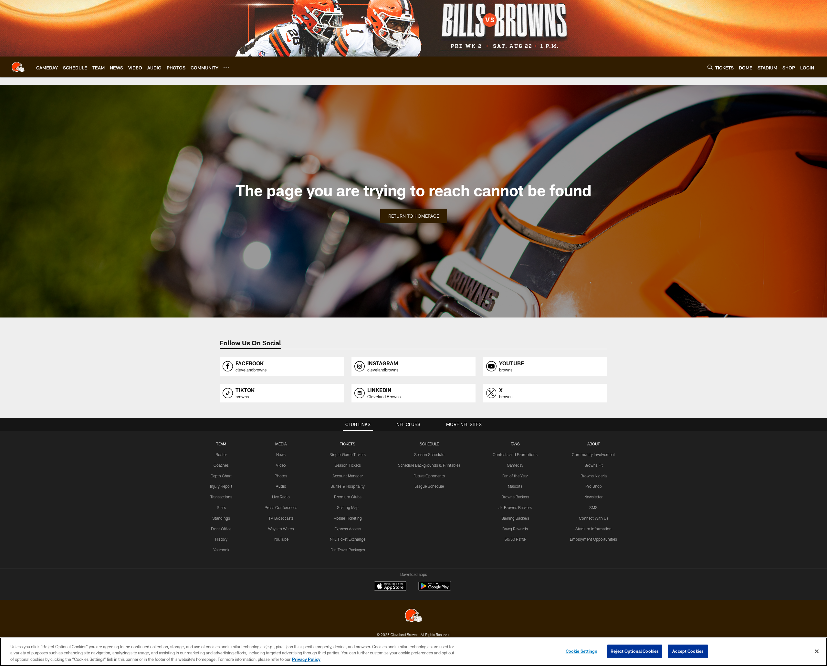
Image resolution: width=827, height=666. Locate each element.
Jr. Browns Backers (515, 507)
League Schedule (429, 486)
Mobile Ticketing (347, 518)
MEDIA (281, 444)
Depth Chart (221, 475)
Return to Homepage (413, 216)
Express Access (347, 528)
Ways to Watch (281, 528)
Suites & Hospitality (347, 486)
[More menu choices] (226, 67)
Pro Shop (593, 486)
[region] (413, 651)
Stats (221, 507)
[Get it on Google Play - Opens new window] (434, 589)
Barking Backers (515, 518)
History (221, 539)
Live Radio (281, 496)
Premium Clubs (347, 496)
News (281, 454)
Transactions (221, 496)
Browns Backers (515, 496)
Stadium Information (593, 528)
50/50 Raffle (515, 539)
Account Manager (347, 475)
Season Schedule (429, 454)
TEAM (221, 444)
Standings (221, 518)
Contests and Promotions (515, 454)
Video (281, 465)
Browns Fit (593, 465)
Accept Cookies (688, 650)
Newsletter (593, 496)
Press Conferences (281, 507)
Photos (281, 475)
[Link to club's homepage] (18, 67)
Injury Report (221, 486)
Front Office (221, 528)
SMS (593, 507)
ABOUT (593, 444)
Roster (221, 454)
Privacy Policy (306, 659)
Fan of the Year (515, 475)
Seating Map (348, 507)
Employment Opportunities (593, 539)
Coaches (221, 465)
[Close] (817, 651)
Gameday (515, 465)
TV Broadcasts (281, 518)
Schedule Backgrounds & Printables (429, 465)
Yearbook (221, 549)
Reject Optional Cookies (635, 650)
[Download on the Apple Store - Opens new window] (390, 586)
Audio (281, 486)
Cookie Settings (581, 650)
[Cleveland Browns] (413, 616)
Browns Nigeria (594, 475)
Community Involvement (593, 454)
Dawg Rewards (515, 528)
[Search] (710, 67)
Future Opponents (429, 475)
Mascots (515, 486)
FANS (515, 444)
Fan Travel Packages (347, 549)
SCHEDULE (429, 444)
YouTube (281, 539)
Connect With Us (593, 518)
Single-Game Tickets (348, 454)
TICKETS (347, 444)
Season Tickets (348, 465)
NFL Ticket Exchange (347, 539)
